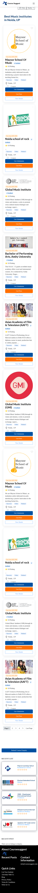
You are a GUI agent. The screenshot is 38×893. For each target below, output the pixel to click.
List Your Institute (7, 872)
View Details (19, 98)
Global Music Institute (18, 189)
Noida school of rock (17, 138)
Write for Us (6, 885)
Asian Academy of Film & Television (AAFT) (18, 323)
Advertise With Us (8, 875)
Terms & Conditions (8, 882)
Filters (23, 8)
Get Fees (19, 94)
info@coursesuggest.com (29, 864)
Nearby (30, 8)
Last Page (29, 728)
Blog (3, 877)
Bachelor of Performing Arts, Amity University (19, 255)
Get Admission (19, 89)
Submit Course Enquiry (19, 750)
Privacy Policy (6, 880)
